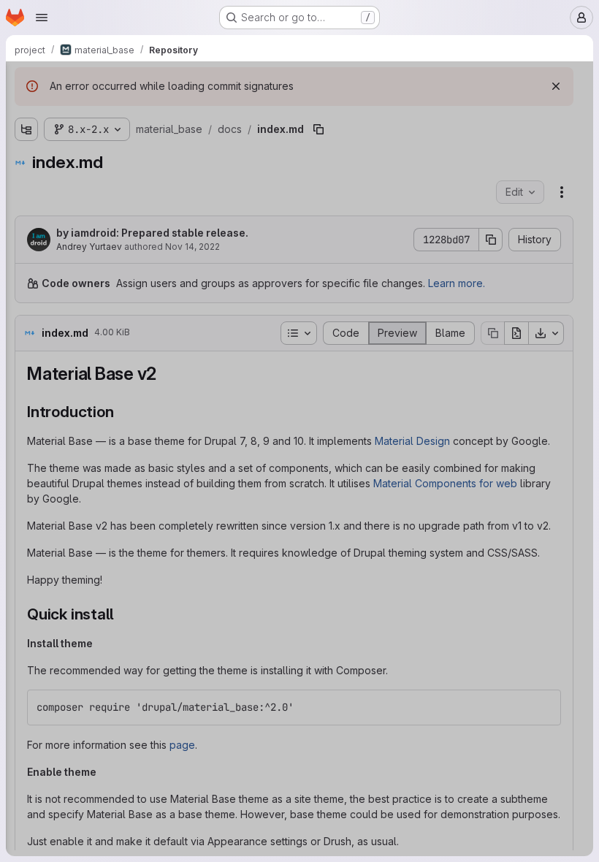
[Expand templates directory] (26, 697)
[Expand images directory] (26, 627)
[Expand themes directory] (26, 721)
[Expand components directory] (38, 207)
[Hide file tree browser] (26, 82)
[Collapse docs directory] (26, 183)
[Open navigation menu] (41, 17)
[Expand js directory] (26, 651)
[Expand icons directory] (26, 604)
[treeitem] (121, 136)
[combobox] (120, 110)
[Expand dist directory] (26, 160)
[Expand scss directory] (26, 674)
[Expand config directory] (26, 136)
